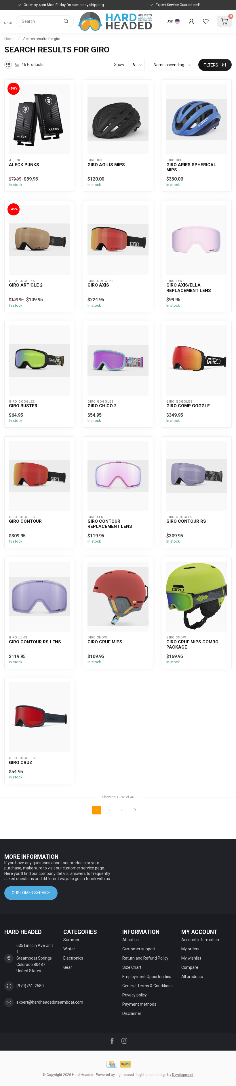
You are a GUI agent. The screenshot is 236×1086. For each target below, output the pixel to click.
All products (192, 976)
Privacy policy (134, 995)
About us (130, 939)
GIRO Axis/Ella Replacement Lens (188, 288)
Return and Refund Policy (145, 958)
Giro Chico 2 (102, 405)
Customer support (138, 949)
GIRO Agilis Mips (106, 164)
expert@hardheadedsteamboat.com (49, 1002)
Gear (67, 967)
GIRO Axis (98, 285)
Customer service (31, 892)
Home (9, 39)
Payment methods (139, 1004)
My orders (190, 949)
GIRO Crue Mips (104, 642)
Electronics (73, 958)
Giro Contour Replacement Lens (109, 524)
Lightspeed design (151, 1074)
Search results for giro (41, 39)
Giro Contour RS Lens (35, 642)
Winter (69, 949)
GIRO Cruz (20, 762)
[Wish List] (206, 21)
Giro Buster (23, 405)
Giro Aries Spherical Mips (191, 167)
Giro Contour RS (186, 521)
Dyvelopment (182, 1074)
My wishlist (191, 958)
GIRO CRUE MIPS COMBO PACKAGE (192, 644)
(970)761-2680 (30, 985)
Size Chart (131, 967)
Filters (211, 65)
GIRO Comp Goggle (188, 405)
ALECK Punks (24, 164)
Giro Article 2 (26, 285)
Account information (200, 939)
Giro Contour (25, 521)
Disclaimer (131, 1013)
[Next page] (135, 810)
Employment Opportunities (146, 976)
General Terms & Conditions (147, 985)
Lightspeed (125, 1074)
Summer (71, 939)
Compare (189, 967)
